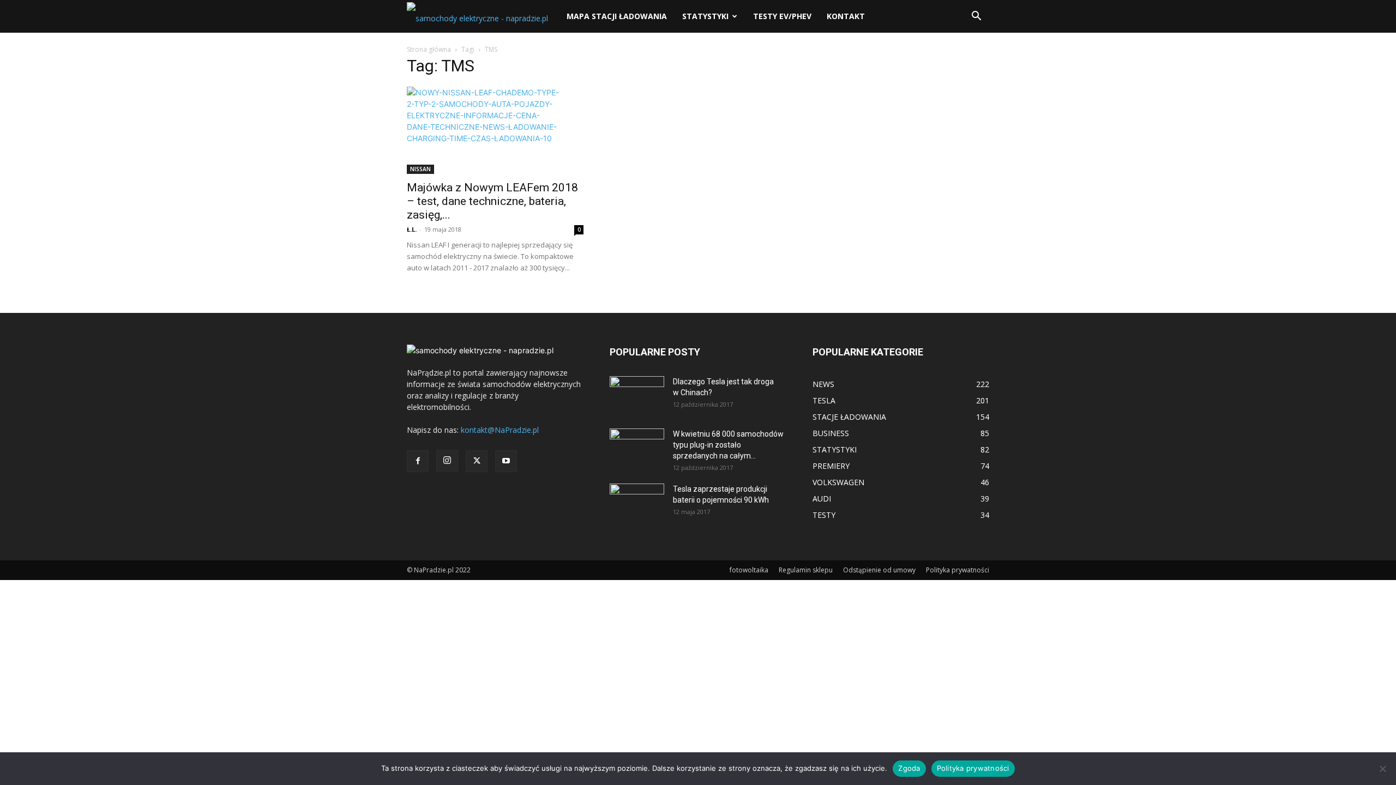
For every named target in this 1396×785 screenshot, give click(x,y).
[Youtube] (506, 461)
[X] (477, 461)
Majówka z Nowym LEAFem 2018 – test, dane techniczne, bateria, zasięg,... (492, 201)
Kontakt (846, 16)
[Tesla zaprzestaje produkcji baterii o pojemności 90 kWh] (637, 495)
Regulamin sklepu (806, 570)
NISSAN (420, 169)
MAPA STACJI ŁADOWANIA (617, 16)
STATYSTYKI (705, 16)
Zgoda (909, 768)
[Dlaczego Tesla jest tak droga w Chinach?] (637, 395)
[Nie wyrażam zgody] (1382, 768)
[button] (976, 17)
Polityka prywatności (957, 570)
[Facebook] (418, 461)
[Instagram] (447, 461)
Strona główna (429, 49)
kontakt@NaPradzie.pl (500, 430)
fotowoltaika (749, 570)
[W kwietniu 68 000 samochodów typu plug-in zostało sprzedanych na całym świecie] (637, 443)
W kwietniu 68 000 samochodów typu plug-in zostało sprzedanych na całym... (728, 445)
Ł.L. (412, 229)
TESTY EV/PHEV (782, 16)
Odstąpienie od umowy (879, 570)
